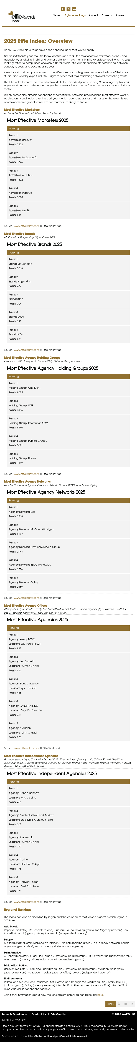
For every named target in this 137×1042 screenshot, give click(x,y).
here (100, 994)
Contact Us (39, 1014)
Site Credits (58, 1014)
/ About (93, 15)
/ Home (56, 15)
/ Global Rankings (75, 15)
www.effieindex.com (26, 226)
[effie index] (22, 16)
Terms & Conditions (14, 1014)
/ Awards (107, 15)
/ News (120, 15)
